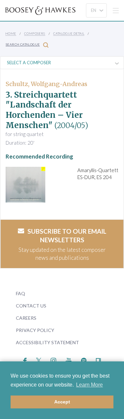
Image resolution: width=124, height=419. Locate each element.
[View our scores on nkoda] (98, 359)
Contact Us (31, 305)
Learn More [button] (89, 385)
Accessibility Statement (47, 342)
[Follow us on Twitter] (39, 359)
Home (10, 33)
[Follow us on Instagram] (53, 359)
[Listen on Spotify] (84, 359)
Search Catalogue (23, 44)
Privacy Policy (35, 330)
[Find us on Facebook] (25, 359)
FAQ (20, 293)
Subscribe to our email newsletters (66, 235)
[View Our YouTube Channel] (68, 359)
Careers (26, 318)
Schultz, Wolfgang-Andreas (46, 84)
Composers (34, 33)
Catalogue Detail (68, 33)
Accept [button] (62, 401)
